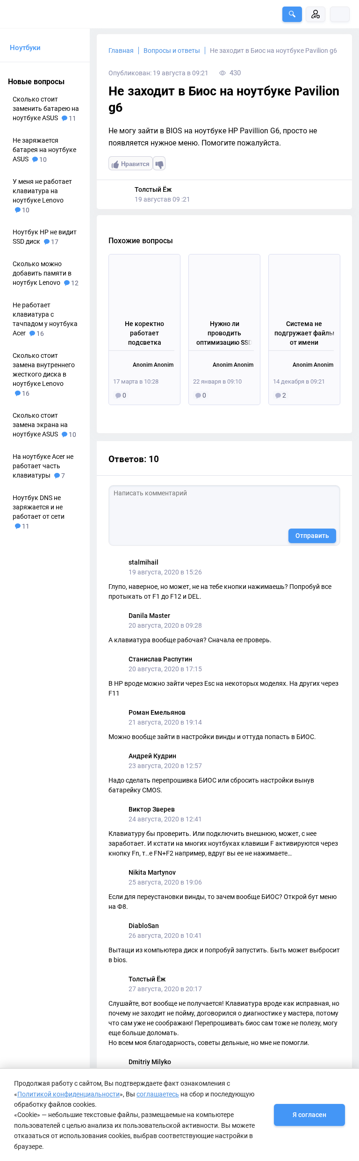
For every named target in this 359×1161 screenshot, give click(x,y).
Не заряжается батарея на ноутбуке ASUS (44, 150)
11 (71, 118)
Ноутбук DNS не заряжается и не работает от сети (39, 507)
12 (74, 283)
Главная (121, 50)
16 (39, 333)
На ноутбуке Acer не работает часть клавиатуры (43, 466)
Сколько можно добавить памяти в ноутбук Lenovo (42, 273)
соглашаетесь (157, 1094)
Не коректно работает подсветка (144, 333)
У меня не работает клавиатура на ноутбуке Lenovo (42, 191)
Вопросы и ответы (172, 50)
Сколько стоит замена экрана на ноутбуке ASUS (40, 425)
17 (54, 242)
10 (42, 159)
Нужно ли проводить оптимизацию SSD (224, 333)
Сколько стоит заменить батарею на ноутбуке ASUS (46, 108)
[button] (292, 14)
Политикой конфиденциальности (68, 1094)
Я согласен (309, 1114)
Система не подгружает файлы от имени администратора (304, 333)
